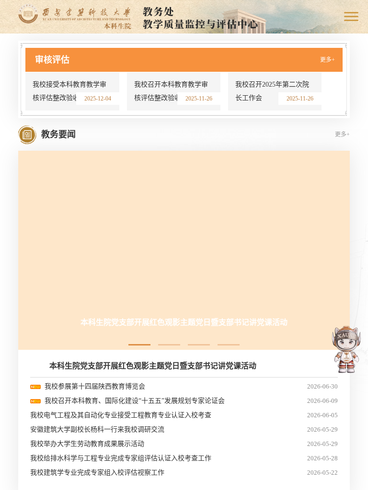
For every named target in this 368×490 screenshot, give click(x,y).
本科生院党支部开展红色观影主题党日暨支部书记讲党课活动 (152, 366)
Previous (332, 86)
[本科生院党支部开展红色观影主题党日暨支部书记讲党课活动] (184, 243)
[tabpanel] (184, 243)
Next (332, 93)
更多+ (327, 59)
